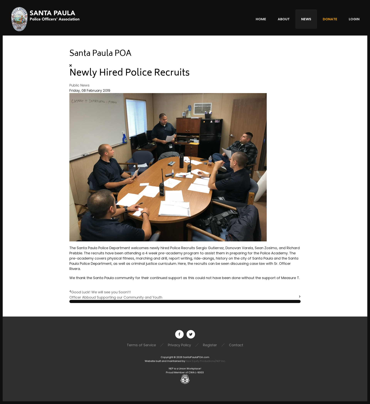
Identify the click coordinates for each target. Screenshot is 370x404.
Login (354, 19)
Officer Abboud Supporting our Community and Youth (115, 297)
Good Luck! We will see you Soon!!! (101, 292)
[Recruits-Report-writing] (168, 167)
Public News (79, 85)
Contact (236, 345)
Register (210, 345)
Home (261, 19)
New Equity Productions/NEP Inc (205, 361)
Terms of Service (141, 345)
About (284, 19)
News (306, 19)
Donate (330, 19)
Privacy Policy (179, 345)
